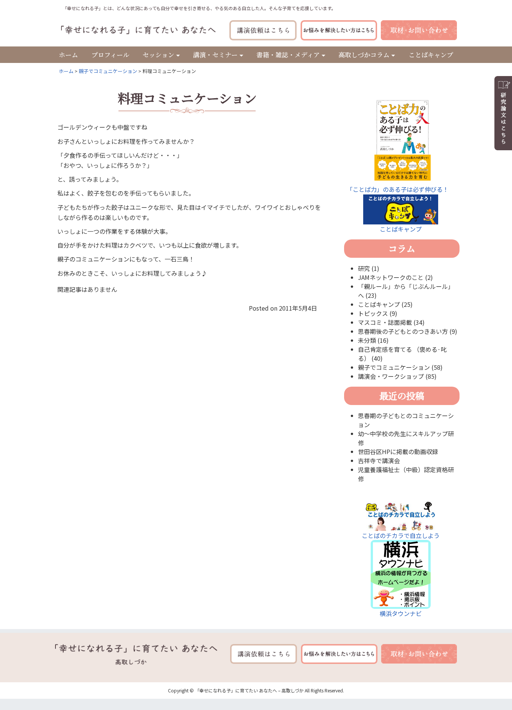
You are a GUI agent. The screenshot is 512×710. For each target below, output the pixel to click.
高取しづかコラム (363, 54)
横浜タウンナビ (401, 613)
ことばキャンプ (431, 54)
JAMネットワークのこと (391, 277)
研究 (364, 268)
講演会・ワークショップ (391, 376)
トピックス (373, 313)
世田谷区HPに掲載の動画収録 (398, 451)
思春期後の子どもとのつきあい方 (403, 331)
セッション (158, 54)
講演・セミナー (215, 54)
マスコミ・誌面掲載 (385, 322)
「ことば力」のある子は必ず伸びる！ (398, 189)
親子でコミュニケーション (108, 71)
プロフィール (110, 54)
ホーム (68, 54)
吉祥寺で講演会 (379, 460)
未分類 (367, 340)
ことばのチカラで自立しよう (401, 535)
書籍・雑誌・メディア (288, 54)
